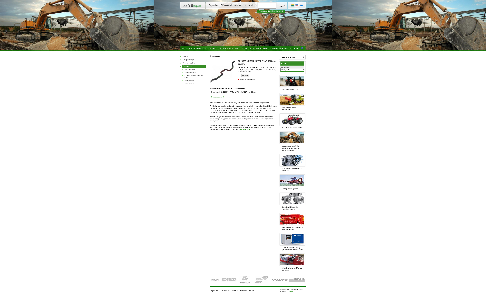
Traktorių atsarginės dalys (290, 89)
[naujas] (251, 291)
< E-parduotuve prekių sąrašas (220, 97)
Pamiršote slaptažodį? (276, 11)
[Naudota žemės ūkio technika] (292, 119)
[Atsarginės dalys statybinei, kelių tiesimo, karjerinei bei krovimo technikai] (292, 137)
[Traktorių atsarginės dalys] (292, 81)
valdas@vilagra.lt (277, 48)
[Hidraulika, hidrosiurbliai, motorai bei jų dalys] (292, 198)
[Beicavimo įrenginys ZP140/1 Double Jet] (292, 259)
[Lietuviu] (292, 5)
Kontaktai (248, 5)
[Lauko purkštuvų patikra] (292, 180)
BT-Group (290, 291)
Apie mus (238, 5)
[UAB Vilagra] (193, 6)
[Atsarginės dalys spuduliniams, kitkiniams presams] (292, 219)
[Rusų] (301, 5)
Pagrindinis (213, 5)
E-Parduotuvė (226, 5)
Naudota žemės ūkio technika (292, 128)
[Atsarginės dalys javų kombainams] (292, 99)
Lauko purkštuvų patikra (290, 189)
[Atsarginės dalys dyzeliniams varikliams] (292, 160)
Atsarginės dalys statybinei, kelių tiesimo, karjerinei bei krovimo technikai (291, 148)
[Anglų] (297, 5)
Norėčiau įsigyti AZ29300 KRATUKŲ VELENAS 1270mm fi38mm (233, 92)
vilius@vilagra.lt (292, 48)
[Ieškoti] (303, 57)
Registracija (263, 11)
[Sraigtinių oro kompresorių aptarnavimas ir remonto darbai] (292, 239)
